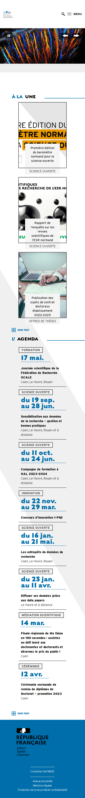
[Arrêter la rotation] (9, 36)
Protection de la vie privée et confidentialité (42, 789)
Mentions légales (42, 785)
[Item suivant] (76, 36)
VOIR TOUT (23, 330)
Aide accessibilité (42, 781)
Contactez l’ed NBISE (42, 771)
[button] (63, 14)
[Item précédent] (65, 36)
